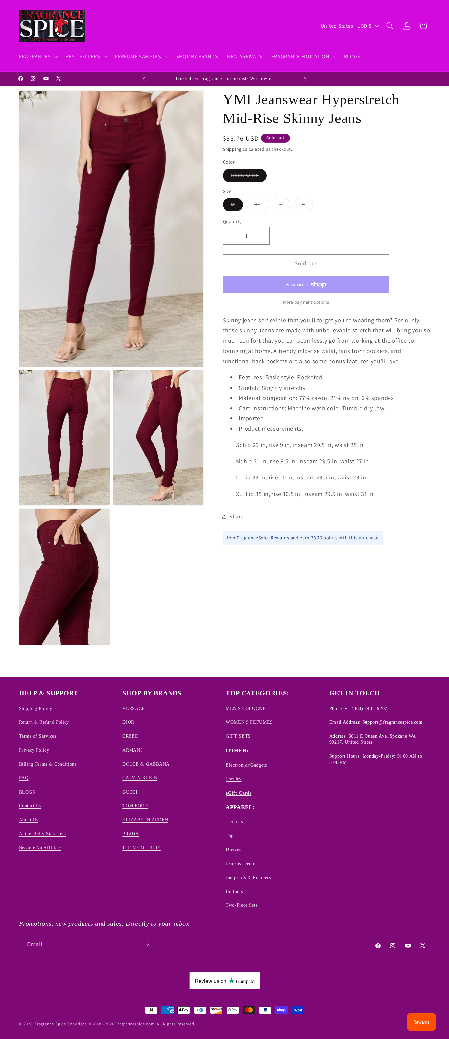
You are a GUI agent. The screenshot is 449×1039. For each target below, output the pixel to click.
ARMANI (132, 750)
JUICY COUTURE (141, 847)
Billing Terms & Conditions (48, 763)
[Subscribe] (146, 944)
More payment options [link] (306, 302)
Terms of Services (37, 735)
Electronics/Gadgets (246, 764)
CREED (130, 735)
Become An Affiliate (40, 847)
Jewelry (234, 778)
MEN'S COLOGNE (246, 708)
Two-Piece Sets (241, 905)
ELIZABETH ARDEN (145, 819)
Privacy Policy (34, 750)
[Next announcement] (305, 79)
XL (261, 206)
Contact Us (30, 805)
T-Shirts (234, 821)
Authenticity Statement (43, 833)
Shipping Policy (35, 708)
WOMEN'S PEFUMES (249, 722)
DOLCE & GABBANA (146, 763)
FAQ (24, 777)
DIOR (128, 722)
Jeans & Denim (241, 863)
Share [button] (236, 516)
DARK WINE (249, 177)
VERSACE (133, 708)
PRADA (130, 833)
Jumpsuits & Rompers (248, 877)
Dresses (233, 849)
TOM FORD (135, 805)
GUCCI (129, 791)
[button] (37, 57)
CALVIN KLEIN (139, 777)
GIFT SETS (238, 735)
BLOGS (27, 791)
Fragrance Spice (50, 1024)
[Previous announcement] (144, 79)
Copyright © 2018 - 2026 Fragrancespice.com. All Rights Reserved (130, 1024)
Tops (231, 835)
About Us (28, 819)
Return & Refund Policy (44, 722)
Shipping (232, 149)
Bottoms (234, 891)
